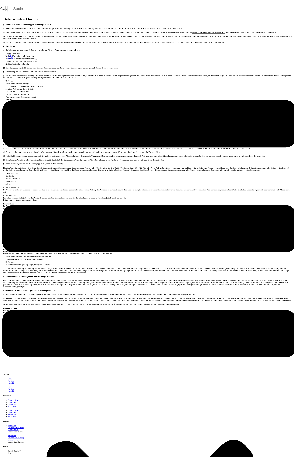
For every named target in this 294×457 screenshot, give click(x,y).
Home (9, 54)
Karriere (10, 56)
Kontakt (10, 58)
